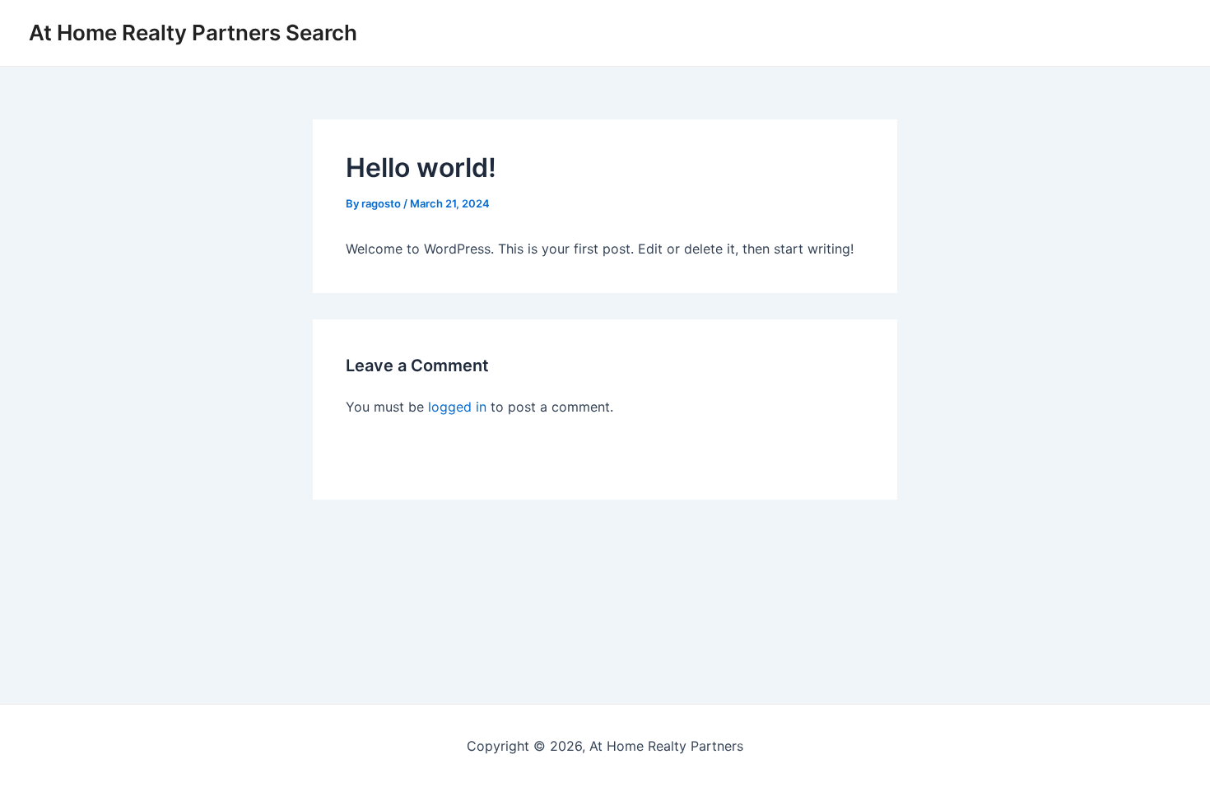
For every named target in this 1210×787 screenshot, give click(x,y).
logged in (457, 406)
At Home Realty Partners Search (193, 32)
